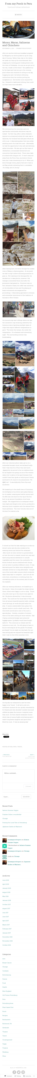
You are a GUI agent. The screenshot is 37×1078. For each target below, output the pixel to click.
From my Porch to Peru (18, 3)
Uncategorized (7, 1040)
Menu (19, 15)
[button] (10, 99)
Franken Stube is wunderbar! (11, 814)
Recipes (5, 1015)
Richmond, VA (7, 1023)
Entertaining (6, 975)
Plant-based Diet (7, 1007)
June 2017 (5, 916)
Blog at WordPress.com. (18, 1067)
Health (4, 987)
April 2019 (5, 884)
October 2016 (6, 945)
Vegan (4, 1044)
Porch (4, 1011)
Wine (4, 1056)
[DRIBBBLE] (23, 1072)
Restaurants (6, 1019)
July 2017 (5, 912)
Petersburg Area (7, 1003)
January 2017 (6, 933)
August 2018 (6, 892)
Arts (3, 959)
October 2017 (6, 904)
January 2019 (6, 888)
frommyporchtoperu (23, 48)
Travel (19, 746)
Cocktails (5, 971)
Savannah (5, 1027)
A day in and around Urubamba (30, 756)
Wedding (5, 1052)
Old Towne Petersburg (9, 995)
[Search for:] (11, 797)
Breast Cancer (7, 963)
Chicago (5, 818)
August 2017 (6, 908)
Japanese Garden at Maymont (12, 826)
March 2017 (6, 925)
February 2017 (6, 929)
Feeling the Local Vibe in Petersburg (14, 822)
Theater (5, 1032)
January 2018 (6, 900)
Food (10, 746)
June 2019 (5, 880)
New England (6, 991)
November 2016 (7, 941)
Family (4, 979)
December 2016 (7, 937)
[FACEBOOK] (14, 1072)
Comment (28, 786)
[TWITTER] (19, 1072)
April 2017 (5, 920)
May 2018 (5, 896)
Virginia (5, 1048)
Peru (15, 746)
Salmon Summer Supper (10, 810)
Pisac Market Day (6, 755)
